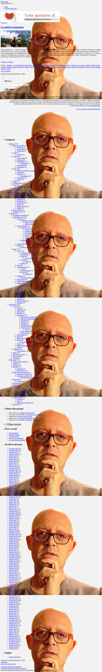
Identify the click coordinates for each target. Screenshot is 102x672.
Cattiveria (16, 365)
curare (82, 65)
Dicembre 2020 (14, 513)
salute (92, 67)
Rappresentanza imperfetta (25, 345)
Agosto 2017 (13, 584)
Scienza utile (21, 149)
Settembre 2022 (14, 475)
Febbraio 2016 (13, 616)
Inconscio (20, 292)
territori (8, 69)
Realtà (19, 245)
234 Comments (5, 71)
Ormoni (19, 172)
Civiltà (15, 306)
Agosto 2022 (13, 477)
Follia (18, 288)
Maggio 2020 (13, 525)
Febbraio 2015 (13, 636)
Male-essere (12, 360)
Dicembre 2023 (14, 448)
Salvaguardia (21, 165)
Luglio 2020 (13, 522)
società (3, 69)
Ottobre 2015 (13, 623)
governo (32, 67)
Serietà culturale (22, 206)
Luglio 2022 (13, 479)
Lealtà (15, 153)
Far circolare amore (31, 258)
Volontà (23, 295)
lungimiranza (48, 67)
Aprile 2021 (12, 506)
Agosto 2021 (13, 498)
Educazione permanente (28, 319)
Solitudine (20, 394)
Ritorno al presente (27, 247)
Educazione (96, 65)
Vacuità (27, 242)
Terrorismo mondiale (23, 376)
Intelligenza (20, 294)
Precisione (20, 147)
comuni (67, 65)
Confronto (20, 310)
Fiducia (23, 256)
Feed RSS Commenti (19, 668)
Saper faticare (21, 203)
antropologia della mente (24, 65)
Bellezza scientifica (19, 145)
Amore (19, 251)
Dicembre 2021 (14, 491)
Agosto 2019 (13, 541)
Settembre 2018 (14, 561)
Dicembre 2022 (14, 470)
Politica (74, 67)
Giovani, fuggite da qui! (26, 413)
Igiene (19, 336)
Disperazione (21, 279)
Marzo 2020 (12, 529)
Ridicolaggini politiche (24, 403)
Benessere (12, 192)
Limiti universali (22, 244)
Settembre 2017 (14, 582)
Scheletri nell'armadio (27, 390)
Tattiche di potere (14, 435)
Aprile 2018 (12, 570)
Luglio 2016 (13, 607)
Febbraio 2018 (13, 573)
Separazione (20, 178)
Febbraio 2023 (13, 466)
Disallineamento (26, 270)
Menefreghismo (22, 338)
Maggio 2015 (13, 631)
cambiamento (53, 65)
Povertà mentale (18, 397)
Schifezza (24, 392)
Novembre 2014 (14, 641)
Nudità (15, 181)
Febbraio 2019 (13, 552)
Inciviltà (15, 367)
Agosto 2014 (13, 647)
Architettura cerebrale (19, 215)
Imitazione (20, 290)
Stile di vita (16, 356)
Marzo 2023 (12, 465)
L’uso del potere (14, 436)
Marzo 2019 (12, 550)
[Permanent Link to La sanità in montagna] (16, 47)
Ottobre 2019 (13, 538)
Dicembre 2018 (14, 556)
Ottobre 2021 (13, 495)
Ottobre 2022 (13, 473)
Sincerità (19, 154)
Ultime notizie (14, 424)
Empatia (19, 287)
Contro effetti (21, 158)
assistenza (35, 65)
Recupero (20, 199)
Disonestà (20, 160)
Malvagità (16, 379)
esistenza (21, 67)
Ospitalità (24, 324)
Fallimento (16, 349)
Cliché (19, 308)
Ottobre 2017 (13, 581)
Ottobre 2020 (13, 516)
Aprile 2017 (12, 591)
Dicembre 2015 (14, 620)
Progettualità (21, 162)
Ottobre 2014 (13, 643)
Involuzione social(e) (23, 374)
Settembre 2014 (14, 645)
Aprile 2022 (12, 484)
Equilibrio (24, 320)
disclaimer (4, 662)
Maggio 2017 (13, 589)
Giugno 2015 (13, 629)
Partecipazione (17, 210)
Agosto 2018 (13, 563)
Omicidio (20, 381)
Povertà (15, 386)
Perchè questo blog (11, 8)
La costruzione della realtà (17, 440)
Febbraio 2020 (13, 531)
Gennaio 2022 (13, 490)
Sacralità (19, 174)
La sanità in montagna (12, 27)
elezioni (3, 67)
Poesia (15, 185)
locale (41, 67)
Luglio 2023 (13, 457)
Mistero (23, 263)
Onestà (19, 340)
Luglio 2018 (13, 564)
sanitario (98, 67)
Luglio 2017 (13, 586)
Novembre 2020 (14, 515)
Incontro (23, 322)
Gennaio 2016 (13, 618)
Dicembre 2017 (14, 577)
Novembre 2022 (14, 472)
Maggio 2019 (13, 547)
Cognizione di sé (18, 217)
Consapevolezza (22, 226)
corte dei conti (75, 65)
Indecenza (20, 369)
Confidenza (24, 254)
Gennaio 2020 (13, 532)
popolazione (81, 67)
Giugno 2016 (13, 609)
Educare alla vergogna (28, 317)
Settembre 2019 (14, 539)
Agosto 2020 (13, 520)
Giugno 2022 (13, 481)
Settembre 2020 (14, 518)
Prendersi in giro (18, 212)
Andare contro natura (19, 361)
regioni (88, 67)
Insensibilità (24, 285)
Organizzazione (18, 183)
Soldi (18, 347)
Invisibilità (28, 233)
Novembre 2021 (14, 493)
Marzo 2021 (12, 507)
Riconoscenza (25, 328)
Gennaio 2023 (13, 468)
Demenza (20, 276)
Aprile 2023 (12, 463)
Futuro (15, 353)
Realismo (20, 197)
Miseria (19, 388)
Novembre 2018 (14, 557)
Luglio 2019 (13, 543)
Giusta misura (21, 335)
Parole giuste (29, 224)
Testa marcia (25, 333)
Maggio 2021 (13, 504)
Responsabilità (25, 326)
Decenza (19, 311)
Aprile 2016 (12, 613)
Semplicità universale (23, 187)
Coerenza (20, 219)
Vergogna (20, 303)
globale (27, 67)
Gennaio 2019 (13, 554)
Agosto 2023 (13, 456)
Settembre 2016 (14, 604)
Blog (6, 7)
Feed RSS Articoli (6, 668)
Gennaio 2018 (13, 575)
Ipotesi (27, 235)
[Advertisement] (20, 124)
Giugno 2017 (13, 588)
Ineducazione (21, 370)
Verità (26, 238)
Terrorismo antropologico (29, 378)
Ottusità (9, 65)
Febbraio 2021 (13, 509)
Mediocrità (20, 297)
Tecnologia (20, 151)
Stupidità (27, 274)
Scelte (19, 204)
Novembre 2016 (14, 600)
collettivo (61, 65)
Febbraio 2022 (13, 488)
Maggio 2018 (13, 568)
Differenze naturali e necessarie (26, 170)
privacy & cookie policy (8, 664)
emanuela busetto (11, 67)
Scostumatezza (21, 351)
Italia (37, 67)
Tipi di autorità (13, 433)
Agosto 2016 (13, 606)
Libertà (15, 156)
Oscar (26, 329)
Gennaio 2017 (13, 597)
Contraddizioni (21, 267)
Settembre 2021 (14, 497)
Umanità (15, 358)
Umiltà (19, 208)
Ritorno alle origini (19, 354)
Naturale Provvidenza (23, 195)
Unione (19, 179)
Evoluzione (12, 304)
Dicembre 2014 (14, 639)
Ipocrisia (19, 399)
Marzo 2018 (12, 572)
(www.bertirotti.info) (93, 106)
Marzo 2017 (12, 593)
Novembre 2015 (14, 622)
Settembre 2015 (14, 625)
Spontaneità (16, 190)
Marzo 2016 (12, 614)
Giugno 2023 (13, 459)
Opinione (28, 237)
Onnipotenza (25, 176)
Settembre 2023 (14, 454)
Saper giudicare (25, 331)
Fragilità (23, 260)
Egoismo (19, 283)
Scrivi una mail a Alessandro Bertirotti (88, 109)
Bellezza (11, 144)
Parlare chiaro (29, 222)
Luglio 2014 (13, 648)
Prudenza (20, 299)
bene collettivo (44, 65)
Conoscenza (24, 228)
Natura (15, 169)
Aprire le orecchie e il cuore (29, 253)
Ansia (18, 265)
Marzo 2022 (12, 486)
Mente (15, 249)
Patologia (16, 383)
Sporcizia (16, 404)
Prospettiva (24, 163)
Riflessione (24, 240)
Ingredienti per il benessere (21, 194)
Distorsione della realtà (28, 278)
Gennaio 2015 (13, 638)
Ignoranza (28, 231)
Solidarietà (16, 188)
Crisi (22, 269)
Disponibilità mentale (23, 281)
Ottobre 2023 (13, 452)
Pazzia (27, 262)
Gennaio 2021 (13, 511)
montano (56, 67)
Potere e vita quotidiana (16, 438)
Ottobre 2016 (13, 602)
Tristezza (23, 395)
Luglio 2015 (13, 627)
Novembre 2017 (14, 579)
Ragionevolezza (22, 301)
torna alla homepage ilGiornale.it (11, 667)
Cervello (11, 213)
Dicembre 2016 (14, 598)
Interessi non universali (20, 372)
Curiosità (27, 229)
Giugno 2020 (13, 523)
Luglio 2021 (13, 500)
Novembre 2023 (14, 450)
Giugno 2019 (13, 545)
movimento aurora (65, 67)
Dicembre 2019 (14, 534)
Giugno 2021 (13, 502)
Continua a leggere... (7, 62)
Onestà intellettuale (27, 342)
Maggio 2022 (13, 482)
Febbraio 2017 (13, 595)
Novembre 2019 (14, 536)
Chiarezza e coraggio (27, 220)
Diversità (19, 313)
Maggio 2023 (13, 461)
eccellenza (88, 65)
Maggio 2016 (13, 611)
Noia (18, 401)
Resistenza (20, 201)
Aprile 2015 (12, 632)
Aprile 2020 (12, 527)
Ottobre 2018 (13, 559)
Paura (14, 385)
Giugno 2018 (13, 566)
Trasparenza (20, 167)
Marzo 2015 (12, 634)
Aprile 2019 (12, 548)
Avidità (15, 363)
